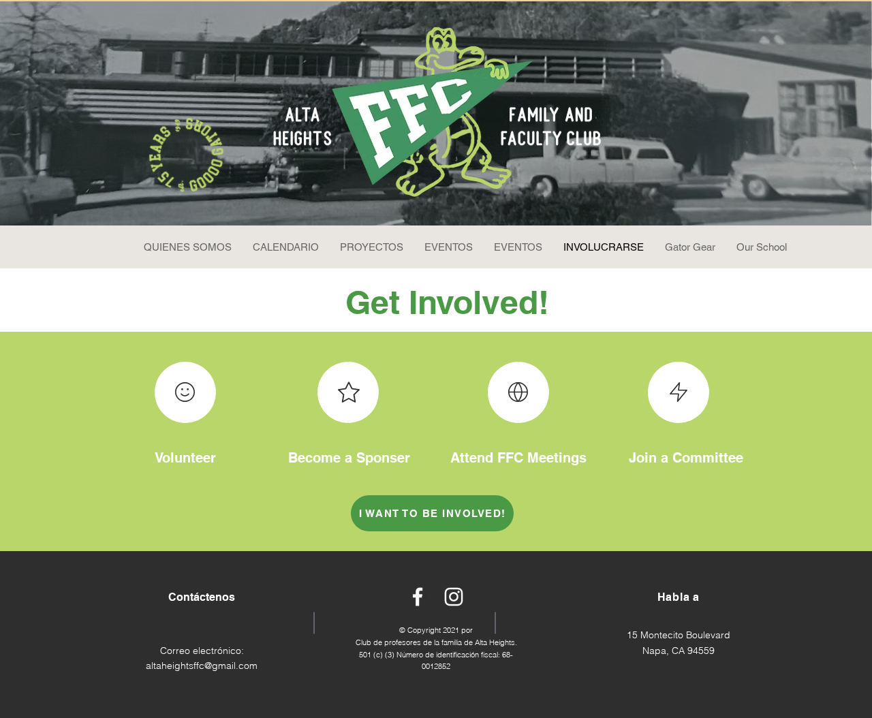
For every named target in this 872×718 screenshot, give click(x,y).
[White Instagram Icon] (453, 596)
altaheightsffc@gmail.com (202, 665)
